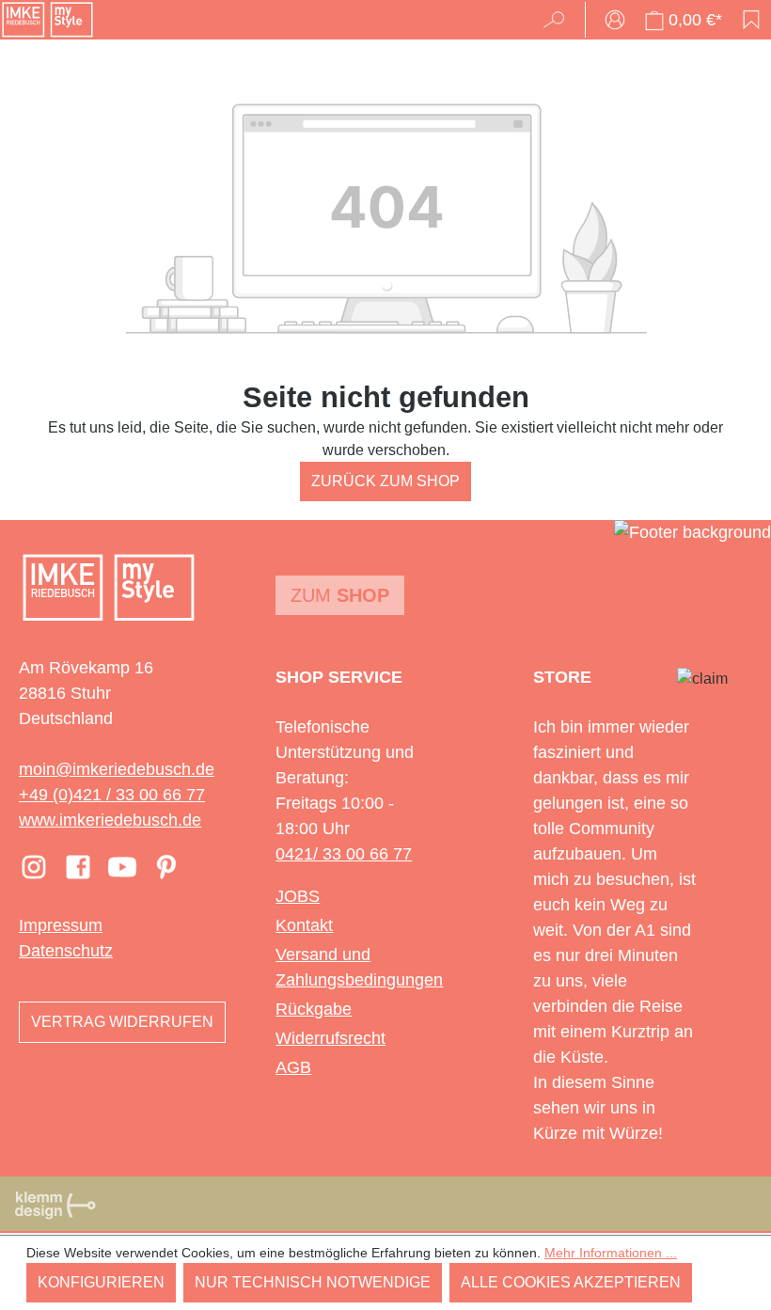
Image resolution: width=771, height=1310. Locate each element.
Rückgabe (313, 1009)
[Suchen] (560, 20)
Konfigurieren (101, 1282)
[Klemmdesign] (55, 1204)
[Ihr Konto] (615, 20)
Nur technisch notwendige (313, 1282)
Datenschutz (66, 950)
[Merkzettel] (751, 20)
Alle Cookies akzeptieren (571, 1282)
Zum (340, 595)
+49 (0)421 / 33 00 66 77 (112, 794)
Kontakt (304, 925)
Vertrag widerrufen (122, 1022)
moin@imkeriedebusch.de (116, 769)
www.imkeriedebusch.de (110, 820)
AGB (293, 1067)
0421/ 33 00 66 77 (343, 853)
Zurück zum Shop (385, 481)
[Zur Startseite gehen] (47, 19)
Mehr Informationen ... (610, 1252)
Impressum (60, 925)
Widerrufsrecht (330, 1038)
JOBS (297, 896)
